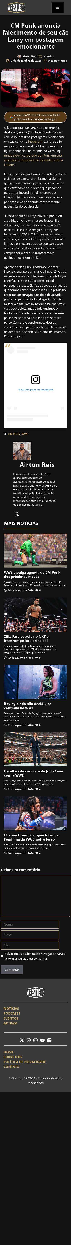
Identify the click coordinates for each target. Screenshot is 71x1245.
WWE (25, 434)
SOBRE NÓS (13, 1057)
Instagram (35, 141)
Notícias (48, 56)
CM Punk (14, 434)
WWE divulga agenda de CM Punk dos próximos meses (32, 574)
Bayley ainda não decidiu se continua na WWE (27, 705)
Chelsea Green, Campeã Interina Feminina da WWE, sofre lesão (31, 837)
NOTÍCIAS (11, 1008)
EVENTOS (11, 1018)
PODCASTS (12, 1013)
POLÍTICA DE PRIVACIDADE (25, 1062)
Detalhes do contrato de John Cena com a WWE (33, 773)
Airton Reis (29, 56)
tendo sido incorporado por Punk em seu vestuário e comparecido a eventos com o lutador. (33, 160)
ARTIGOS (11, 1023)
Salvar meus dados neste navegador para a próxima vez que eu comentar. (35, 956)
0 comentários (57, 60)
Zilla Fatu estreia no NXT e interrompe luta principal (26, 638)
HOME (9, 1052)
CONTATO (11, 1067)
